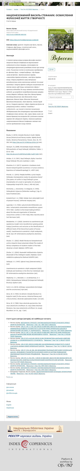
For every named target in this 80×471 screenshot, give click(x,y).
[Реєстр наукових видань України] (30, 437)
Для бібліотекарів (11, 393)
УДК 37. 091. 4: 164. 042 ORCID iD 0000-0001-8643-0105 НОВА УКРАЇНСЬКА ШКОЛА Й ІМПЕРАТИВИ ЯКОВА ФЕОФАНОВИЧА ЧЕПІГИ (40, 333)
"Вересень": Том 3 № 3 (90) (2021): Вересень (41, 370)
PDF (52, 69)
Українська (10, 408)
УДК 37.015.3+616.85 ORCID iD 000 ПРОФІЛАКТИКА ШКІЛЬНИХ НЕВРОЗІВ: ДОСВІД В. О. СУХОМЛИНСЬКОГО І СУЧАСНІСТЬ (40, 339)
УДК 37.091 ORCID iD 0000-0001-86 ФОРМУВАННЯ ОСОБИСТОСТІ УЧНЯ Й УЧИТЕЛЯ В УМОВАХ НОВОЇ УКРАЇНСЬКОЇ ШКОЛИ (40, 345)
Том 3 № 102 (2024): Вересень (29, 9)
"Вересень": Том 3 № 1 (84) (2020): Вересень (57, 330)
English (8, 405)
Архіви (16, 9)
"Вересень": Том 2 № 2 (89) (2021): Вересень (41, 366)
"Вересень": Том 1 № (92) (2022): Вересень (30, 374)
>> (12, 377)
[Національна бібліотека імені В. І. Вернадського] (35, 432)
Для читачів (10, 387)
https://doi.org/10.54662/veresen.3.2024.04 (24, 40)
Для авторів (10, 390)
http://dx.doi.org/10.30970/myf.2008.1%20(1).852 (22, 154)
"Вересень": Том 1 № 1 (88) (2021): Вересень (41, 325)
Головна (9, 9)
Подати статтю (13, 416)
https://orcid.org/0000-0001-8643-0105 (16, 34)
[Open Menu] (6, 4)
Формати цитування (56, 97)
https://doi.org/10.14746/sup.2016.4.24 (25, 142)
